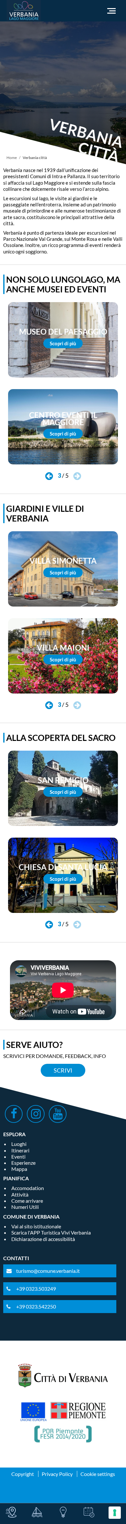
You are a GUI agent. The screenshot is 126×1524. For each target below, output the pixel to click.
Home (11, 157)
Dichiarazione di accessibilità (43, 1239)
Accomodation (27, 1188)
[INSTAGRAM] (35, 1114)
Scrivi (63, 1070)
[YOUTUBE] (57, 1114)
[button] (49, 476)
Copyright (22, 1474)
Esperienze (23, 1163)
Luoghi (18, 1144)
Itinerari (20, 1150)
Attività (19, 1194)
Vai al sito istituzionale (36, 1226)
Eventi (18, 1156)
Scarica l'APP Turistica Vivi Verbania (51, 1232)
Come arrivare (27, 1201)
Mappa (19, 1169)
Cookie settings (97, 1474)
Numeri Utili (25, 1207)
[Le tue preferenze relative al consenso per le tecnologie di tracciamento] (115, 1512)
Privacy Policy (57, 1474)
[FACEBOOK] (13, 1114)
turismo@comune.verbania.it (48, 1271)
